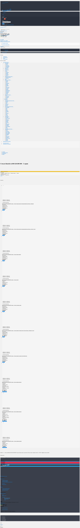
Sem (6, 108)
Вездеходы (6, 68)
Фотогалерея (4, 484)
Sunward (7, 91)
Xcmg (7, 115)
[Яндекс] (5, 19)
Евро (5, 499)
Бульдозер (6, 50)
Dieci (7, 102)
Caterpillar (7, 65)
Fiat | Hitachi (8, 118)
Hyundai (7, 85)
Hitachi (7, 110)
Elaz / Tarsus (8, 132)
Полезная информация (5, 44)
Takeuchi (7, 92)
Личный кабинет (3, 493)
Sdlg (6, 127)
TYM (7, 105)
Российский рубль (7, 498)
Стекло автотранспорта (6, 488)
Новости (3, 483)
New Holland (8, 90)
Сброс (1, 175)
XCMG (7, 117)
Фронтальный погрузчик (9, 106)
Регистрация (4, 495)
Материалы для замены (7, 141)
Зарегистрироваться (10, 24)
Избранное (5, 56)
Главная (4, 12)
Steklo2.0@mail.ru (5, 509)
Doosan (7, 120)
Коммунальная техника (8, 76)
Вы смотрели (5, 57)
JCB (6, 71)
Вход (4, 58)
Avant (7, 80)
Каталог (1, 486)
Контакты (1, 46)
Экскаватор (7, 116)
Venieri (7, 93)
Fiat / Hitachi (8, 133)
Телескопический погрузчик (9, 100)
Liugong (7, 113)
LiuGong (7, 69)
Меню (3, 14)
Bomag (7, 73)
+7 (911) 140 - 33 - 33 (3, 30)
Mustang (7, 89)
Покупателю (8, 41)
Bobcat (7, 81)
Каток (6, 70)
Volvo (7, 75)
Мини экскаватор (8, 94)
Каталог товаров (4, 52)
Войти (3, 23)
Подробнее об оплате (3, 476)
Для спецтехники (6, 62)
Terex (7, 98)
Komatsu (7, 67)
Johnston (7, 78)
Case (6, 64)
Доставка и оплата (5, 43)
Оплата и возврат (5, 481)
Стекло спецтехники (5, 489)
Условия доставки (5, 480)
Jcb (6, 86)
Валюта (3, 497)
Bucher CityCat (8, 77)
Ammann (7, 72)
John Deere (7, 66)
